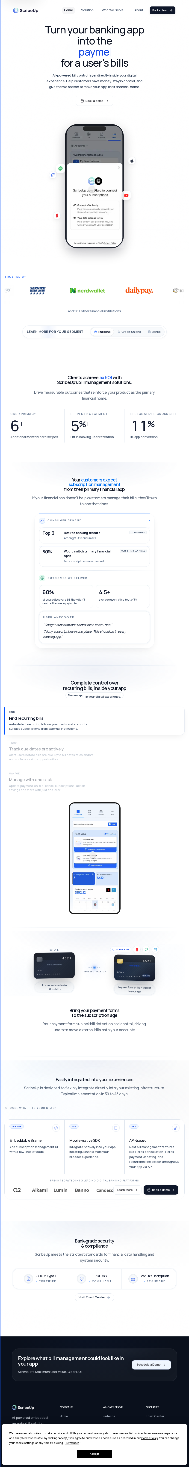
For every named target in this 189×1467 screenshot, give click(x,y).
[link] (25, 10)
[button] (94, 721)
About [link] (138, 10)
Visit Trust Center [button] (92, 1297)
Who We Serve (113, 10)
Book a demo (160, 10)
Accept (94, 1453)
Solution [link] (87, 10)
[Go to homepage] (23, 1407)
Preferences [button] (72, 1443)
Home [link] (68, 10)
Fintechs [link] (109, 1416)
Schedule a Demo (148, 1365)
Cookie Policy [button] (149, 1438)
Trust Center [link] (155, 1416)
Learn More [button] (125, 1190)
